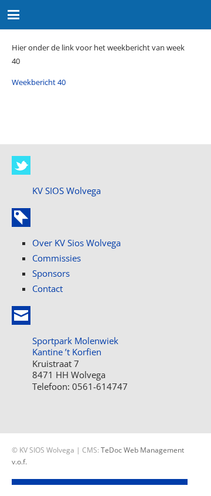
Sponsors (51, 273)
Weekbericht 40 (39, 82)
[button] (14, 15)
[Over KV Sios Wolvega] (21, 217)
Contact (47, 288)
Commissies (56, 258)
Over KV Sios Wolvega (76, 243)
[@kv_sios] (21, 165)
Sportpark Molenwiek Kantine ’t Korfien (75, 346)
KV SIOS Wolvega (66, 190)
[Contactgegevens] (21, 315)
